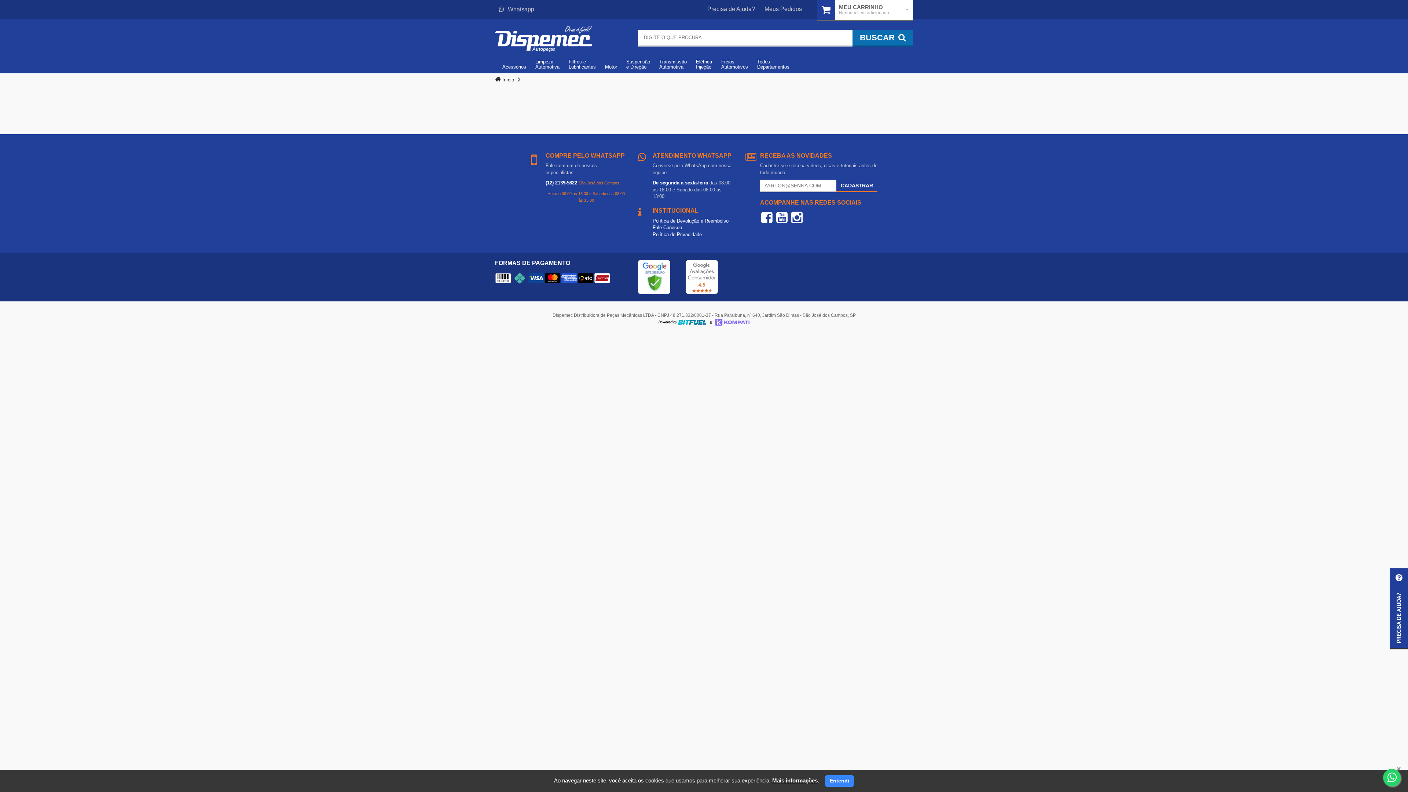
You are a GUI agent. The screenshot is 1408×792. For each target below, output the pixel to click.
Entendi (839, 781)
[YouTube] (782, 217)
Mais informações (795, 780)
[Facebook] (767, 217)
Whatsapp (521, 9)
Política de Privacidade (677, 234)
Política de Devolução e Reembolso (691, 221)
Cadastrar (857, 185)
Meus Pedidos (783, 9)
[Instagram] (797, 217)
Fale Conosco (667, 227)
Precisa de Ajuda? (731, 9)
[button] (1399, 608)
